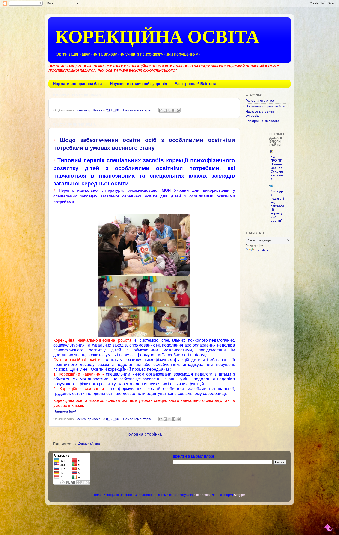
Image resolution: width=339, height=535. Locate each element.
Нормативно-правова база (77, 84)
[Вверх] (328, 526)
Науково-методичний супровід (138, 84)
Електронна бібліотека (195, 84)
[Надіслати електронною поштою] (160, 110)
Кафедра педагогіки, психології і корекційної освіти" (277, 205)
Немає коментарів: (137, 110)
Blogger (239, 495)
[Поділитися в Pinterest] (178, 110)
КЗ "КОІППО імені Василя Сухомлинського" (277, 168)
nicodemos (202, 495)
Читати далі (64, 412)
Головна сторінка (144, 434)
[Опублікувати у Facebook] (174, 110)
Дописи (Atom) (89, 443)
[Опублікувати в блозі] (165, 110)
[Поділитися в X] (169, 110)
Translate (261, 250)
